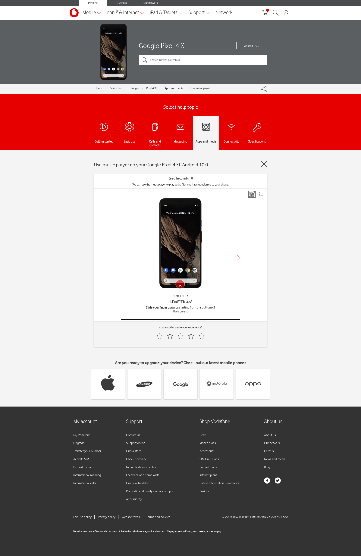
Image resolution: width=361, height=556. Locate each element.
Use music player (200, 88)
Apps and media (174, 88)
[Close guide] (264, 164)
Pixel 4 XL (151, 88)
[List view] (261, 194)
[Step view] (252, 194)
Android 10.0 (251, 46)
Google (134, 88)
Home (98, 88)
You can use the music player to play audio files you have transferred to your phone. (180, 184)
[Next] (238, 257)
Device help (116, 88)
